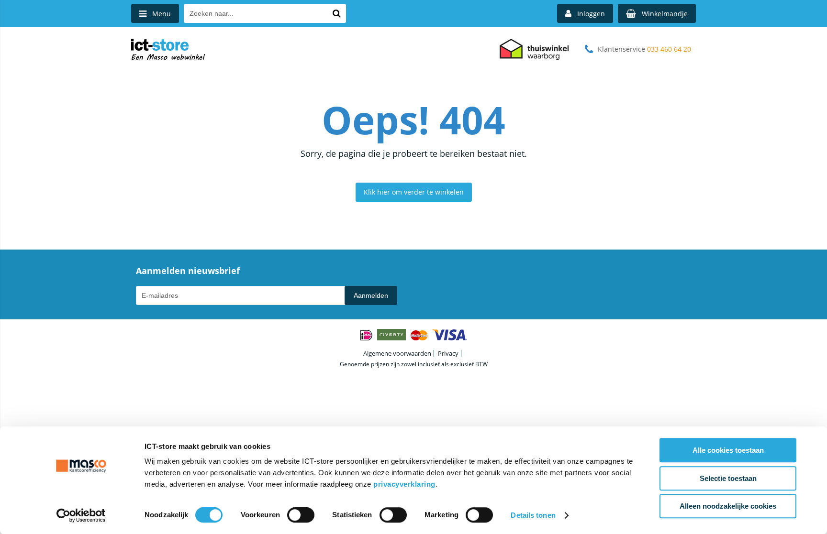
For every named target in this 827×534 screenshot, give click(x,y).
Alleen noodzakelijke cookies (728, 506)
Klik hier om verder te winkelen (414, 191)
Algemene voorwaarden (397, 353)
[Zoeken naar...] (336, 13)
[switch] (300, 515)
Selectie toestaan (728, 478)
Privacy (448, 353)
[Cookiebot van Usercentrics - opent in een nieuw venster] (81, 515)
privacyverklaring (404, 484)
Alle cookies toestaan (728, 450)
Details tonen (533, 515)
